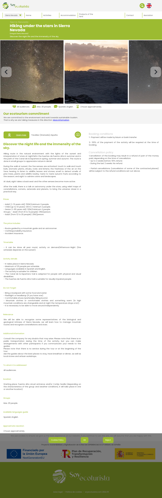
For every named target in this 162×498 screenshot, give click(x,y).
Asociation (148, 15)
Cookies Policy (57, 440)
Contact (130, 15)
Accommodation (68, 15)
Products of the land (86, 15)
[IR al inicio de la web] (16, 5)
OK (84, 440)
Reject (108, 440)
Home (28, 15)
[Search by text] (142, 5)
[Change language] (149, 5)
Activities (47, 15)
